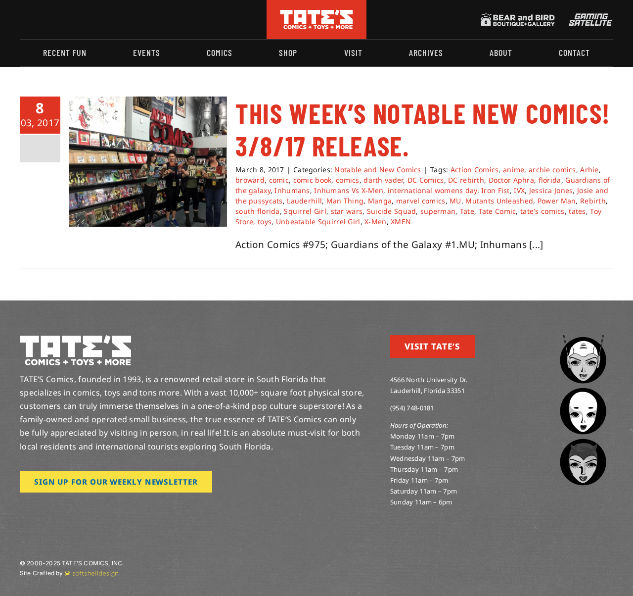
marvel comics (421, 200)
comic (279, 180)
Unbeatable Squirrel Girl (318, 221)
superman (437, 211)
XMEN (401, 221)
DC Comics (425, 180)
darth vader (383, 180)
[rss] (87, 20)
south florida (257, 211)
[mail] (102, 20)
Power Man (557, 200)
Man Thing (345, 200)
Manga (380, 200)
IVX (519, 190)
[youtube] (55, 20)
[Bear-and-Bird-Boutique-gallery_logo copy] (518, 17)
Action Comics (475, 169)
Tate (467, 211)
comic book (312, 180)
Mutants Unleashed (499, 200)
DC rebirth (466, 180)
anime (513, 169)
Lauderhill (304, 200)
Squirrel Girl (305, 211)
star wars (347, 211)
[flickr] (71, 20)
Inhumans (292, 190)
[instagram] (23, 20)
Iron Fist (495, 190)
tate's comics (542, 211)
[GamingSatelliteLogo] (588, 17)
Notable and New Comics (377, 169)
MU (455, 200)
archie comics (552, 169)
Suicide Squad (391, 211)
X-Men (375, 221)
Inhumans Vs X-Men (348, 190)
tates (577, 211)
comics (348, 180)
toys (264, 221)
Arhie (589, 169)
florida (550, 180)
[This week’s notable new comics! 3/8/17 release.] (148, 162)
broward (250, 180)
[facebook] (39, 20)
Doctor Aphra (511, 180)
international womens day (432, 190)
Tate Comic (497, 211)
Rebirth (593, 200)
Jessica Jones (551, 190)
